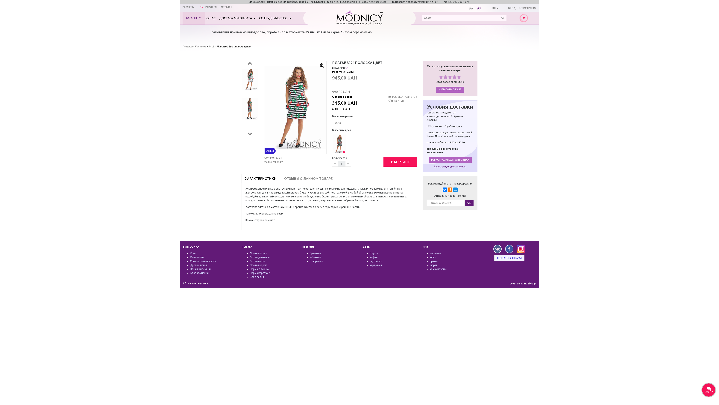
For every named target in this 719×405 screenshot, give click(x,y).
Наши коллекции (200, 269)
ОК (469, 202)
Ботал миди (257, 261)
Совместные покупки (203, 261)
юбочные (315, 257)
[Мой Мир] (455, 190)
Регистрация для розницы (450, 166)
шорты (434, 265)
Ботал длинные (260, 257)
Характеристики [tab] (261, 178)
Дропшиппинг (198, 265)
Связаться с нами (509, 258)
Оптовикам (197, 257)
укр (479, 8)
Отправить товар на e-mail (450, 195)
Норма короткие (260, 273)
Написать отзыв (450, 89)
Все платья (257, 276)
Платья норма (258, 265)
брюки (434, 261)
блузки (374, 253)
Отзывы (226, 7)
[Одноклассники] (450, 190)
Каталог (192, 18)
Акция (270, 150)
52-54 (337, 123)
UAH (493, 8)
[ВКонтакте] (445, 190)
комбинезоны (438, 269)
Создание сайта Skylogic (523, 283)
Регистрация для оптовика (450, 159)
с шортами (316, 261)
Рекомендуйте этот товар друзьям (450, 183)
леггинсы (435, 253)
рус (471, 8)
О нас (211, 18)
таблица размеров (404, 96)
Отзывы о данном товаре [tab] (308, 178)
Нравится (397, 100)
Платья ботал (258, 253)
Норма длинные (260, 269)
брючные (315, 253)
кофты (374, 257)
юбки (433, 257)
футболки (376, 261)
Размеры (188, 7)
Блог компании (199, 273)
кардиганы (376, 265)
